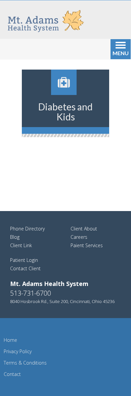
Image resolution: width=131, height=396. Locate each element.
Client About (84, 228)
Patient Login (24, 260)
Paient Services (87, 245)
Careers (79, 237)
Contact (12, 374)
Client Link (21, 245)
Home (10, 340)
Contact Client (25, 268)
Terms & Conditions (25, 363)
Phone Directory (27, 228)
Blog (14, 237)
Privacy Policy (18, 351)
